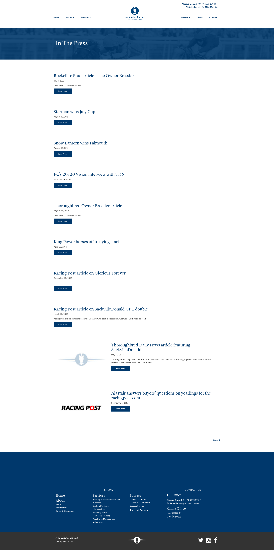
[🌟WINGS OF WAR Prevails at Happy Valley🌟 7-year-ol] (158, 474)
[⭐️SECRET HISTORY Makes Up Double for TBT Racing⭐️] (74, 474)
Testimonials (61, 508)
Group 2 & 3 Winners (140, 503)
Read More (62, 91)
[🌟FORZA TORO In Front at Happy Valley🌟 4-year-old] (200, 474)
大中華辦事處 (174, 513)
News (200, 17)
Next (215, 440)
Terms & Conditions (65, 511)
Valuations (97, 522)
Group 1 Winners (138, 499)
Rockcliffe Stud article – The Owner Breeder (94, 75)
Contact (213, 17)
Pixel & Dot (68, 542)
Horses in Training (101, 516)
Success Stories (137, 506)
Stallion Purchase (101, 506)
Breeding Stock (100, 512)
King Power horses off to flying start (86, 241)
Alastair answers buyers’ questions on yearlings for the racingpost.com (161, 395)
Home (56, 17)
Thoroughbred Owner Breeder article (88, 205)
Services (85, 17)
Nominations (99, 509)
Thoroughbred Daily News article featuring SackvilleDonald (150, 347)
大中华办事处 (174, 517)
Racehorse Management (104, 519)
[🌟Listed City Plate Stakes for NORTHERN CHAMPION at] (116, 474)
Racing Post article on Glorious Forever (90, 273)
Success (185, 17)
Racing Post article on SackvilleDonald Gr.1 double (101, 309)
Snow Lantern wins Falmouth (80, 143)
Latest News (139, 510)
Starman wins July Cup (74, 111)
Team (58, 504)
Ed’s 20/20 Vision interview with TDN (89, 174)
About (69, 17)
